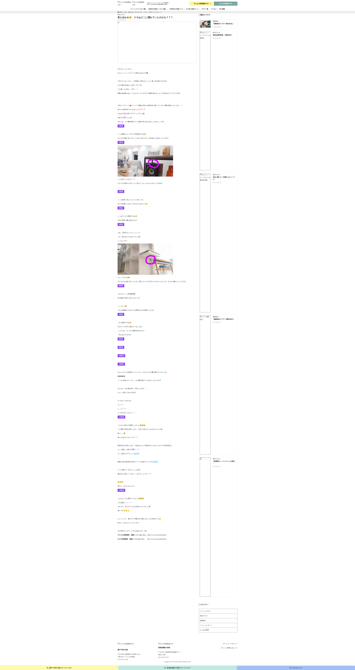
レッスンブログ (205, 611)
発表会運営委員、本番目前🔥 (222, 35)
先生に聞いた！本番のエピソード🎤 (224, 178)
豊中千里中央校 (60, 668)
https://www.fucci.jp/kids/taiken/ (157, 535)
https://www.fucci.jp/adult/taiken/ (156, 539)
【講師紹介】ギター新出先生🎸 (223, 23)
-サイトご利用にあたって (229, 648)
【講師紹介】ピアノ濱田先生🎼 (223, 319)
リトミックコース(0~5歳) (138, 9)
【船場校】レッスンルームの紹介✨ (224, 462)
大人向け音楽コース (192, 9)
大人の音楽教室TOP (225, 3)
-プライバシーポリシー (229, 643)
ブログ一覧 (204, 9)
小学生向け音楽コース (176, 9)
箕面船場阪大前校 (179, 668)
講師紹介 (203, 620)
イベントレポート (206, 625)
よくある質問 (204, 630)
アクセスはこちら (295, 668)
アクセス (214, 9)
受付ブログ (203, 616)
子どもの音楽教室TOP (201, 3)
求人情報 (222, 9)
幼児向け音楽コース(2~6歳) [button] (157, 9)
